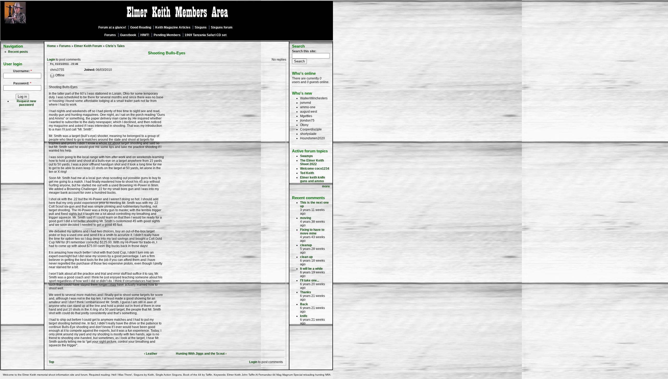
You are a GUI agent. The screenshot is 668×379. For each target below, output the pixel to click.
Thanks (305, 292)
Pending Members (167, 35)
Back (304, 304)
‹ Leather (150, 353)
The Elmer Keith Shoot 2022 (312, 162)
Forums (110, 35)
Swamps (306, 156)
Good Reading (140, 27)
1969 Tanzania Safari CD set (205, 35)
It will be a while (311, 269)
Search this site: (304, 51)
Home (51, 46)
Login (51, 59)
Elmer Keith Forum (88, 46)
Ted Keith (307, 173)
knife (303, 316)
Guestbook (128, 35)
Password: (22, 83)
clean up (306, 257)
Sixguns (201, 27)
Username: (22, 71)
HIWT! (144, 35)
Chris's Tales (115, 46)
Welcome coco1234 (314, 168)
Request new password (26, 103)
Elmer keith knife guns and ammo (312, 179)
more (326, 186)
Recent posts (18, 52)
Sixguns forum (221, 27)
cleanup (306, 245)
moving (305, 218)
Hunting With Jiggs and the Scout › (201, 353)
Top (51, 362)
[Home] (29, 24)
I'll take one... (309, 280)
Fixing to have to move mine (312, 231)
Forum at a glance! (112, 27)
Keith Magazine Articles (172, 27)
